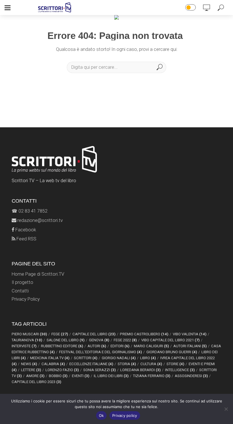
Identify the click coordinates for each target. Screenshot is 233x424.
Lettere (31, 370)
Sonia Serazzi (99, 370)
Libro (148, 358)
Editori (120, 346)
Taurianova (27, 340)
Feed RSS (25, 239)
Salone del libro (66, 340)
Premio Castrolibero (144, 334)
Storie (175, 364)
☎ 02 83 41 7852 (29, 211)
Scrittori (85, 358)
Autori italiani (190, 346)
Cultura (151, 364)
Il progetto (22, 282)
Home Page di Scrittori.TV (38, 274)
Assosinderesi (191, 376)
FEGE (59, 334)
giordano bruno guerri (171, 352)
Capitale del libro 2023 (36, 382)
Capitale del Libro (94, 334)
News (29, 364)
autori (97, 346)
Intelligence (180, 370)
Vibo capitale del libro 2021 (170, 340)
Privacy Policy (26, 299)
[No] (226, 409)
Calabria (53, 364)
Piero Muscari (29, 334)
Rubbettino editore (62, 346)
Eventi (81, 376)
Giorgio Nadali (119, 358)
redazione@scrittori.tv (39, 220)
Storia (127, 364)
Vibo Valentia (190, 334)
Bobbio (58, 376)
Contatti (20, 291)
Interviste (24, 346)
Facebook (25, 229)
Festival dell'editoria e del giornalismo (100, 352)
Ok (101, 415)
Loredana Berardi (140, 370)
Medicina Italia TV (50, 358)
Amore (35, 376)
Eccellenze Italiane (91, 364)
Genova (99, 340)
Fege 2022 (125, 340)
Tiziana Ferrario (151, 376)
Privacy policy (124, 415)
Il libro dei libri (111, 376)
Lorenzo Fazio (62, 370)
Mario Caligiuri (151, 346)
